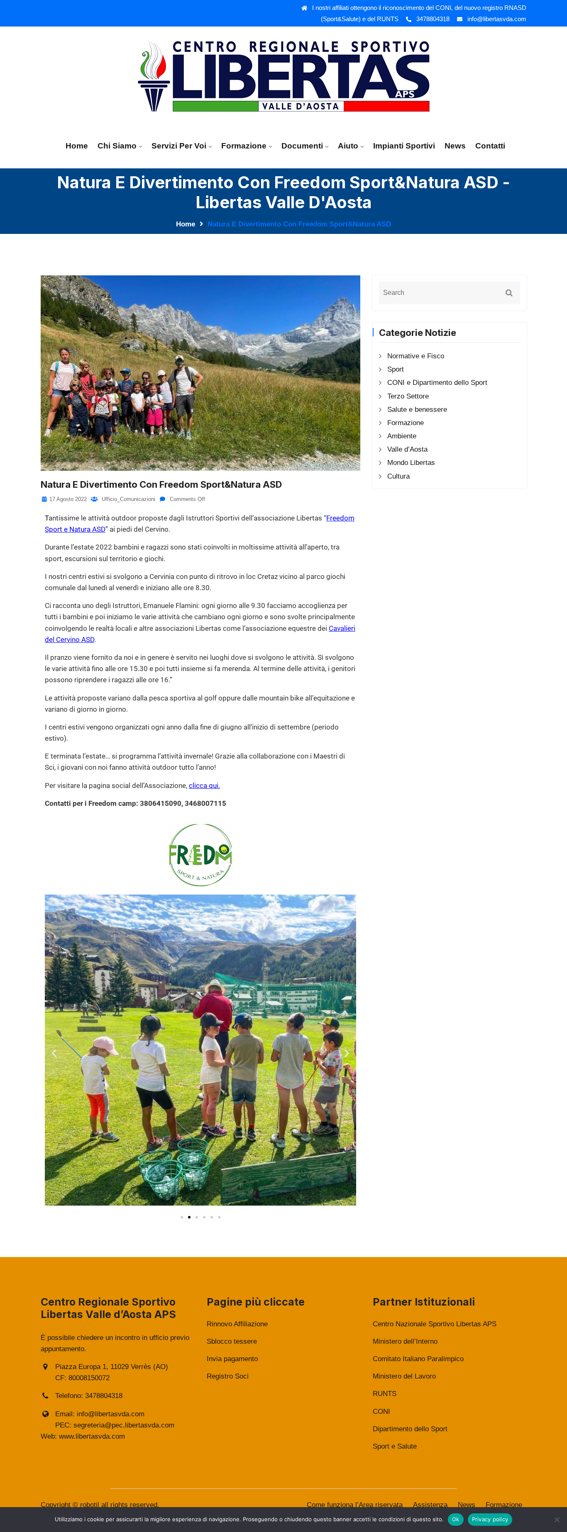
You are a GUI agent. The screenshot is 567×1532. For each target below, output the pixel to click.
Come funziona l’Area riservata (355, 1505)
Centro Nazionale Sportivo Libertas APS (434, 1324)
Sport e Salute (395, 1446)
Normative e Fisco (415, 356)
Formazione (243, 145)
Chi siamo (117, 145)
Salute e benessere (417, 409)
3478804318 (433, 18)
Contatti (490, 145)
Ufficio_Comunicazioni (127, 499)
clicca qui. (204, 785)
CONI (381, 1411)
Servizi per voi (179, 145)
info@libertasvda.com (496, 18)
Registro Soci (228, 1376)
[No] (556, 1519)
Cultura (398, 476)
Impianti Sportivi (404, 145)
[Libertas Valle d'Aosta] (283, 75)
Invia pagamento (232, 1359)
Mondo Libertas (411, 463)
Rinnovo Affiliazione (237, 1324)
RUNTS (384, 1394)
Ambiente (401, 436)
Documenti (302, 145)
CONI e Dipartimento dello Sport (437, 383)
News (455, 145)
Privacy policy (490, 1519)
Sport (395, 369)
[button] (54, 1053)
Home (77, 145)
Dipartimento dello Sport (410, 1429)
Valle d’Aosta (407, 449)
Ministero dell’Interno (405, 1341)
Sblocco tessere (232, 1341)
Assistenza (430, 1505)
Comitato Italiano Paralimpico (418, 1359)
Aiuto (348, 145)
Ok (455, 1519)
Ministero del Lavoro (404, 1376)
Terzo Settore (408, 396)
